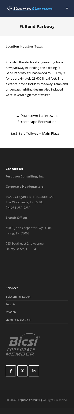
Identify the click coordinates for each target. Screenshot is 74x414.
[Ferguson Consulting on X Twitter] (22, 370)
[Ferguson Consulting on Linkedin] (34, 370)
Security (11, 304)
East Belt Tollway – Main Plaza (37, 133)
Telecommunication (18, 296)
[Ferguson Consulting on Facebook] (11, 370)
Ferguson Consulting (29, 400)
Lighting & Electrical (18, 319)
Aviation (11, 312)
